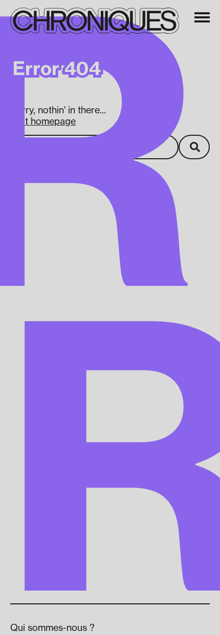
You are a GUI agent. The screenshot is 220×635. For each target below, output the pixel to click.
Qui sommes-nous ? (52, 627)
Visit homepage (43, 121)
